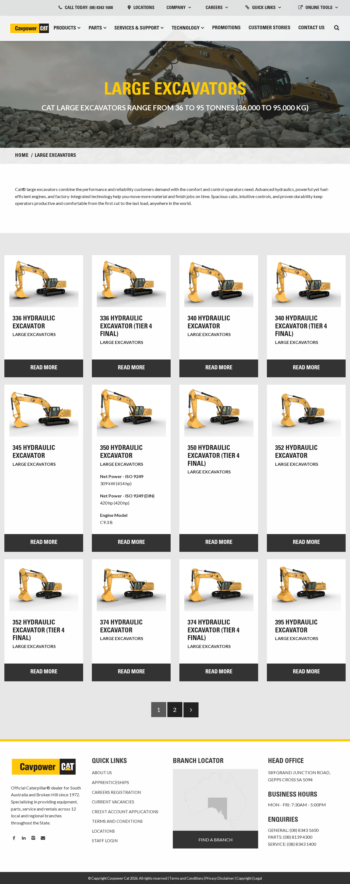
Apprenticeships (110, 782)
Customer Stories (269, 28)
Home (22, 155)
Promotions (226, 28)
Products (65, 28)
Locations (143, 8)
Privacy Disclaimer (219, 878)
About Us (102, 772)
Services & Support (136, 28)
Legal (258, 878)
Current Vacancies (113, 801)
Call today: (89, 8)
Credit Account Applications (125, 811)
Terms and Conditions (117, 821)
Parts (95, 28)
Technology (186, 28)
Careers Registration (116, 792)
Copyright (244, 878)
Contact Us (311, 28)
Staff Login (105, 840)
